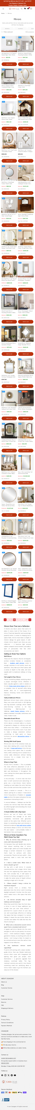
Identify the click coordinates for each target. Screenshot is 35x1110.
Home (2, 13)
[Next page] (29, 619)
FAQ (2, 1005)
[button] (3, 8)
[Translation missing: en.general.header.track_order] (25, 9)
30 (27, 619)
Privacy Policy (5, 1019)
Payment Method (6, 1025)
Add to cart (9, 64)
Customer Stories (6, 988)
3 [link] (14, 619)
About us (4, 982)
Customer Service (7, 999)
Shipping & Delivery (7, 1008)
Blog (2, 985)
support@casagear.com (8, 1058)
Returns (3, 1002)
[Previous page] (5, 619)
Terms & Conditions (7, 1022)
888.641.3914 (5, 1063)
